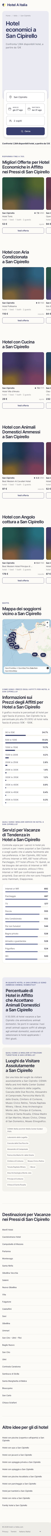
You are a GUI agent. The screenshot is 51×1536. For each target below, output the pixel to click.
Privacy (5, 1531)
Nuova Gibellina (9, 1287)
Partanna (6, 1251)
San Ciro (6, 1352)
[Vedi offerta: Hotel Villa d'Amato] (23, 368)
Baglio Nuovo (8, 1345)
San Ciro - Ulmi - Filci (12, 1338)
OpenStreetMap (11, 671)
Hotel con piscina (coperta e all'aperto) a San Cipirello (23, 1439)
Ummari (5, 1330)
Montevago (7, 1258)
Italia (15, 16)
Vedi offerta (23, 230)
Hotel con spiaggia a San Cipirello (17, 1469)
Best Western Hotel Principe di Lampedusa (22, 566)
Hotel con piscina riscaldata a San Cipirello (22, 1476)
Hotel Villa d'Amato (10, 391)
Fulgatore (6, 1302)
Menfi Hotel (7, 1229)
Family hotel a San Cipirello (14, 1505)
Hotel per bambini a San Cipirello (17, 1491)
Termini (13, 1531)
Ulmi (4, 1359)
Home (8, 16)
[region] (26, 646)
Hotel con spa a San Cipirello (15, 1447)
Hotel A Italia (17, 5)
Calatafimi (6, 1309)
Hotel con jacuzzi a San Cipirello (17, 1455)
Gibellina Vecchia (10, 1273)
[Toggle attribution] (47, 668)
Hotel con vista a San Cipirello (16, 1498)
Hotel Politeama (9, 306)
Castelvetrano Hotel (11, 1237)
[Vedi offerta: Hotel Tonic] (23, 193)
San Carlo (6, 1395)
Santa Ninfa (7, 1265)
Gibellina (6, 1323)
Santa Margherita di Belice (14, 1381)
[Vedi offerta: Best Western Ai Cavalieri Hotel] (23, 458)
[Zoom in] (47, 623)
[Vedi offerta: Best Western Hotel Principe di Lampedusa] (23, 543)
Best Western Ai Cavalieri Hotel (16, 481)
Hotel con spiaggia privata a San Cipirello (21, 1462)
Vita (4, 1294)
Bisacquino (7, 1388)
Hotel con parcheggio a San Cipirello (19, 1483)
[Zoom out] (47, 627)
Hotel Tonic (7, 216)
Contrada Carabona (11, 1366)
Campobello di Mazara (12, 1244)
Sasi (4, 1316)
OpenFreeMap (10, 668)
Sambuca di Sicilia (10, 1374)
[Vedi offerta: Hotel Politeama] (23, 283)
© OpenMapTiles (23, 668)
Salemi (5, 1280)
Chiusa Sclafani (9, 1402)
